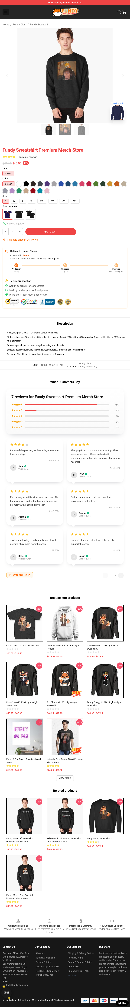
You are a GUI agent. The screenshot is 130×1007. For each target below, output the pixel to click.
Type (5, 168)
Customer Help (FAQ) (78, 971)
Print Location (10, 206)
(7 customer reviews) (26, 157)
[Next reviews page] (121, 575)
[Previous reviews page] (105, 575)
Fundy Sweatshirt (39, 24)
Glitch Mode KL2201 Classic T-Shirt (23, 645)
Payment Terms (75, 957)
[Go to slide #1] (48, 129)
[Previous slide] (7, 75)
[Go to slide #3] (81, 129)
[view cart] (124, 12)
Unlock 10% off (6, 993)
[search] (119, 12)
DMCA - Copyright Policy (47, 966)
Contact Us (73, 966)
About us (40, 953)
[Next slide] (122, 75)
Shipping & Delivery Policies (81, 953)
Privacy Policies (43, 962)
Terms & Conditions (45, 957)
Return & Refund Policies (80, 962)
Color (5, 178)
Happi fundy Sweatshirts (99, 838)
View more (65, 778)
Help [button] (124, 1003)
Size (5, 196)
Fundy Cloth (19, 24)
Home (6, 24)
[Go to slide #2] (65, 129)
